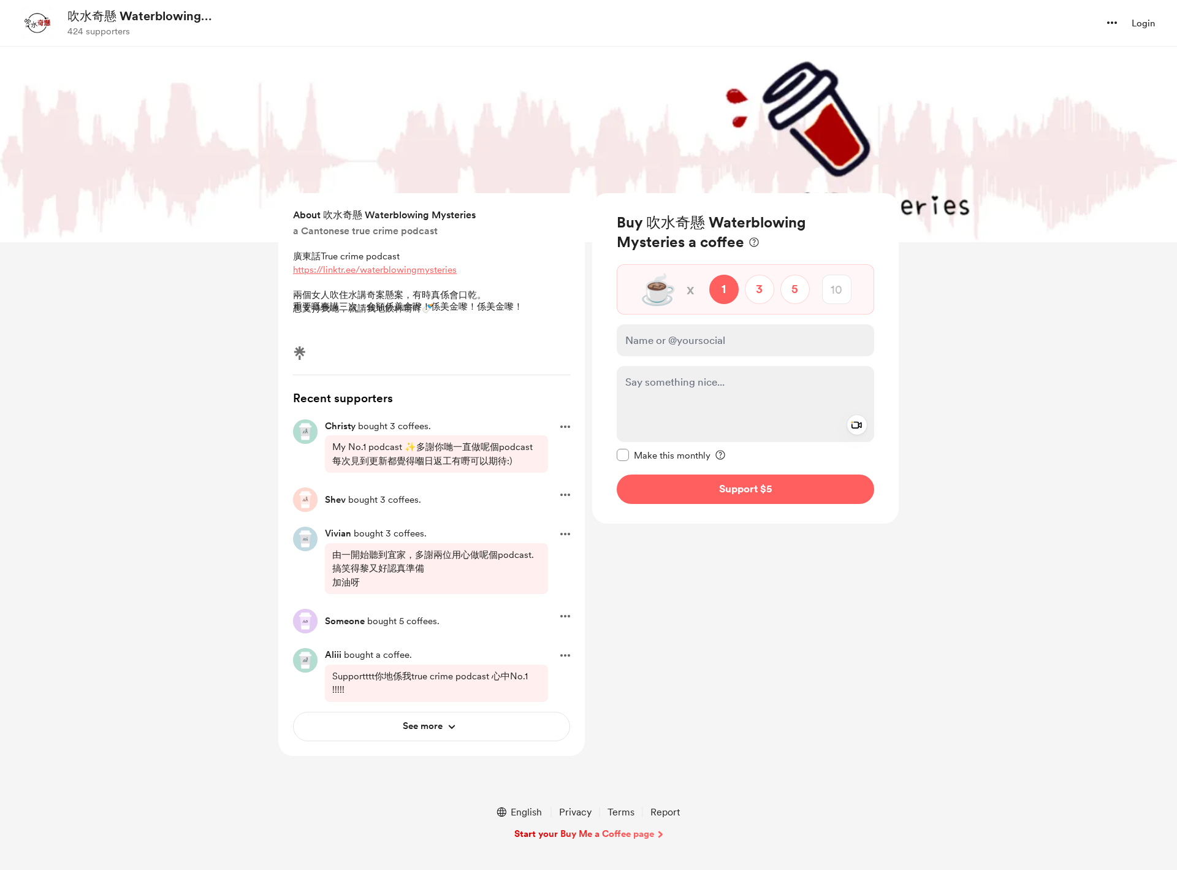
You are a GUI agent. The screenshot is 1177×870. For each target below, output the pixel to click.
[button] (1112, 22)
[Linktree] (300, 353)
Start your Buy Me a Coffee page (584, 833)
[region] (745, 358)
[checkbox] (663, 455)
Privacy (575, 812)
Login (1143, 23)
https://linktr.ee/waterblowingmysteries (375, 269)
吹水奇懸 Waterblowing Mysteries (134, 17)
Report (665, 812)
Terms (621, 812)
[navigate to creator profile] (37, 22)
